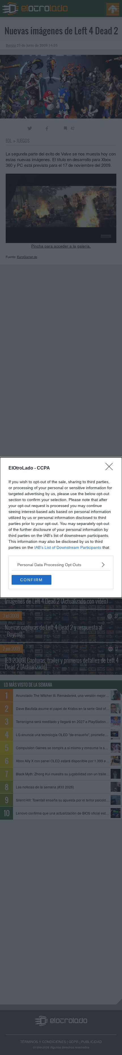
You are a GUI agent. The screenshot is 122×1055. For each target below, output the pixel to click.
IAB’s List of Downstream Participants (67, 547)
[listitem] (61, 565)
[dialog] (61, 527)
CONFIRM (31, 580)
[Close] (111, 468)
